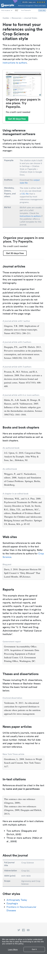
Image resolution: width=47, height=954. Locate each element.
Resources (16, 18)
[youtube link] (28, 930)
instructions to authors (15, 62)
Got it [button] (34, 949)
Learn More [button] (13, 949)
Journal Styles (30, 18)
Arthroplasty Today (17, 899)
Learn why (42, 10)
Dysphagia (12, 903)
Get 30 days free (17, 118)
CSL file (25, 193)
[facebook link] (23, 930)
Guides (6, 18)
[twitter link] (19, 930)
